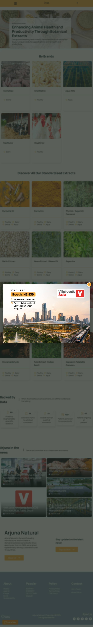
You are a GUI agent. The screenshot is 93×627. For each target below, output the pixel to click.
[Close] (89, 284)
